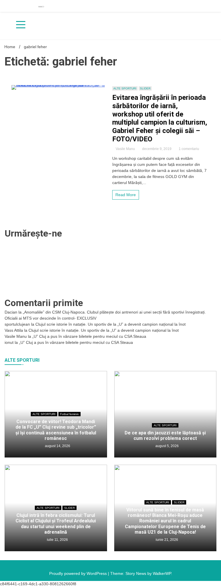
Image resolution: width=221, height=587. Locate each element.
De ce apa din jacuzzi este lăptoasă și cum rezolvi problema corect (165, 435)
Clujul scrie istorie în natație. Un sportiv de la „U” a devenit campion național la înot (110, 324)
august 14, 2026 (57, 446)
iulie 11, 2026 (57, 540)
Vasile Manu (125, 149)
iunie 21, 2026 (166, 540)
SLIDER (145, 88)
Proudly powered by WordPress (78, 573)
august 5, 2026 (167, 446)
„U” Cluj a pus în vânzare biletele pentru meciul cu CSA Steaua (89, 336)
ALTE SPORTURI (124, 88)
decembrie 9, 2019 (156, 149)
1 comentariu (189, 149)
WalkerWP (162, 573)
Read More (125, 194)
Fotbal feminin (69, 414)
